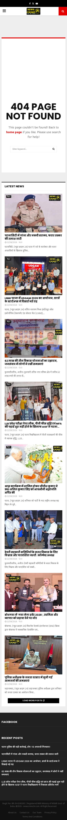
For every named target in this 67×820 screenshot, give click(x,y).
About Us (12, 813)
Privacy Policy (50, 813)
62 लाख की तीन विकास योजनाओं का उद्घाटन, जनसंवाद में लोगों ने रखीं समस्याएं (31, 362)
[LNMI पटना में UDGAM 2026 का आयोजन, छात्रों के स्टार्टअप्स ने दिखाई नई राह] (33, 275)
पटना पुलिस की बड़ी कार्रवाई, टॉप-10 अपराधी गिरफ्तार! (26, 747)
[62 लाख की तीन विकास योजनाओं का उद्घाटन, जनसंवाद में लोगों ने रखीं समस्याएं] (33, 338)
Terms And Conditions (32, 817)
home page (14, 132)
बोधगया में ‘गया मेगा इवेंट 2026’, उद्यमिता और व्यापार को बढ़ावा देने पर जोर (31, 616)
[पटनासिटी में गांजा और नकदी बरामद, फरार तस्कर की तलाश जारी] (33, 213)
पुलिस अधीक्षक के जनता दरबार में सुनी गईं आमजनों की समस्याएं (28, 679)
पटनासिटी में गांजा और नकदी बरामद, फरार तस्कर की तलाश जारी (33, 237)
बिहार (8, 196)
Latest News (14, 186)
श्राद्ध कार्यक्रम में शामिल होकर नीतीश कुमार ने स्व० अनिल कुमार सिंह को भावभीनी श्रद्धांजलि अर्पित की (31, 489)
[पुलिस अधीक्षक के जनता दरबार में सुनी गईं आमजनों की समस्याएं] (33, 655)
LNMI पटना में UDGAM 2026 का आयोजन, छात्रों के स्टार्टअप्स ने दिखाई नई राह (32, 299)
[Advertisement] (33, 75)
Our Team (37, 813)
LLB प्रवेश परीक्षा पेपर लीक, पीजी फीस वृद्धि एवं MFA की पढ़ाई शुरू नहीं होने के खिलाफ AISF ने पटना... (33, 425)
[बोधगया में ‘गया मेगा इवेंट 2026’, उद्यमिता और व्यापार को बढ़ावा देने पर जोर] (33, 592)
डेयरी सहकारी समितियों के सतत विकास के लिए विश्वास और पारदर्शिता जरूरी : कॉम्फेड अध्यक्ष (31, 553)
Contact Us (24, 813)
